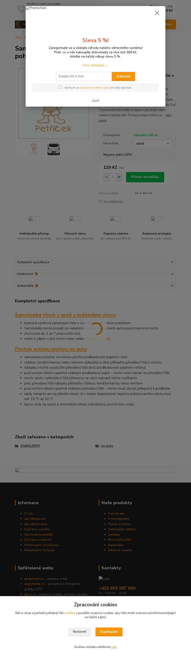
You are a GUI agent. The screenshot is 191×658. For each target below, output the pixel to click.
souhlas (69, 613)
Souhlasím (109, 631)
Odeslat (123, 76)
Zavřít (95, 100)
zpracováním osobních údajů (94, 87)
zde (113, 647)
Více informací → (95, 65)
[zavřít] (157, 13)
